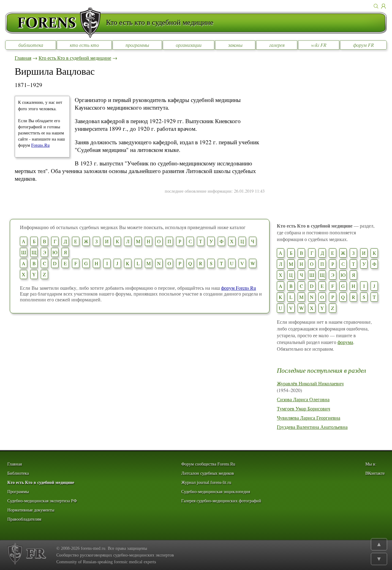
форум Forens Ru (238, 288)
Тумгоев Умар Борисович (303, 408)
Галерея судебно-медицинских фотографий (221, 501)
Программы (18, 491)
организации (189, 45)
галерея (277, 45)
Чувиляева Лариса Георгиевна (308, 417)
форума (345, 342)
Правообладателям (24, 519)
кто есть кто (84, 45)
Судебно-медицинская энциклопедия (215, 491)
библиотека (30, 45)
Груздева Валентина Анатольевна (312, 427)
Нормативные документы (30, 510)
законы (235, 45)
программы (137, 45)
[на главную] (55, 22)
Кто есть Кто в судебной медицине (75, 58)
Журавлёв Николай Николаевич (310, 383)
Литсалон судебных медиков (207, 473)
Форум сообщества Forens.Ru (208, 464)
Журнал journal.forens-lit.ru (206, 482)
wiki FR (318, 45)
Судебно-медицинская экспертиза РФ (42, 501)
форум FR (363, 45)
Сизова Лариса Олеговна (303, 399)
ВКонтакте (375, 473)
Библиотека (18, 473)
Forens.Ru (40, 145)
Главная (23, 58)
